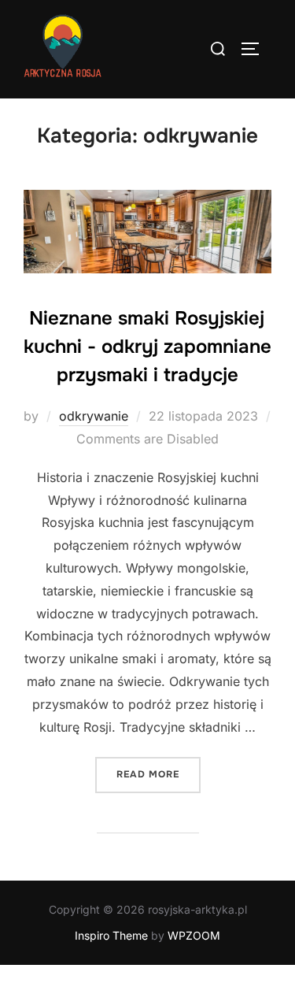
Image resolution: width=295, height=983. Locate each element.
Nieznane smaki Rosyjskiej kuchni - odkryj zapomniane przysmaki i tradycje (147, 346)
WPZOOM (194, 935)
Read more (158, 774)
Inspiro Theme (111, 935)
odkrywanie (93, 416)
